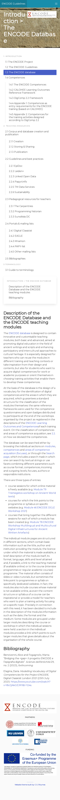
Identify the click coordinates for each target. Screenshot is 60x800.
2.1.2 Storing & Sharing (22, 146)
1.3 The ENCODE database (20, 72)
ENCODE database (19, 333)
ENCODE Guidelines (13, 3)
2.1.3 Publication (18, 152)
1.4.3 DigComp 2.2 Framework (26, 98)
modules (50, 446)
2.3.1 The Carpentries (21, 206)
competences (11, 449)
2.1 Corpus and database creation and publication (27, 133)
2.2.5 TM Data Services (22, 187)
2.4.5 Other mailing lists (22, 251)
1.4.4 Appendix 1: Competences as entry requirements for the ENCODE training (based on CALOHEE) (30, 106)
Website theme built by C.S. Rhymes (30, 785)
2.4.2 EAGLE (16, 236)
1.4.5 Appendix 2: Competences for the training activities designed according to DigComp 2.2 (28, 117)
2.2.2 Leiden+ (16, 171)
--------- (30, 782)
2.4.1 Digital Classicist (20, 230)
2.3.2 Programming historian (25, 211)
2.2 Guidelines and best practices (24, 159)
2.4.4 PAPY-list (17, 246)
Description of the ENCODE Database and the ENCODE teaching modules (25, 289)
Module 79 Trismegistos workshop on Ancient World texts (32, 493)
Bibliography (16, 297)
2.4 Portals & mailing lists (19, 223)
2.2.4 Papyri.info (18, 181)
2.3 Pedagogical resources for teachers (28, 199)
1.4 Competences (15, 77)
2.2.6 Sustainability (19, 192)
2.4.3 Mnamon (17, 241)
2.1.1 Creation (16, 141)
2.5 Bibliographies (15, 258)
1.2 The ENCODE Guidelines (21, 67)
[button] (56, 4)
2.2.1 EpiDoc (15, 166)
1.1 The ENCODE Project (19, 61)
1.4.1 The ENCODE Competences (27, 84)
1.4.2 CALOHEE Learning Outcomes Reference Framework (29, 91)
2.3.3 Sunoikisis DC (19, 216)
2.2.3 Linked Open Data (22, 176)
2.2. (53, 433)
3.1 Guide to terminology (19, 270)
